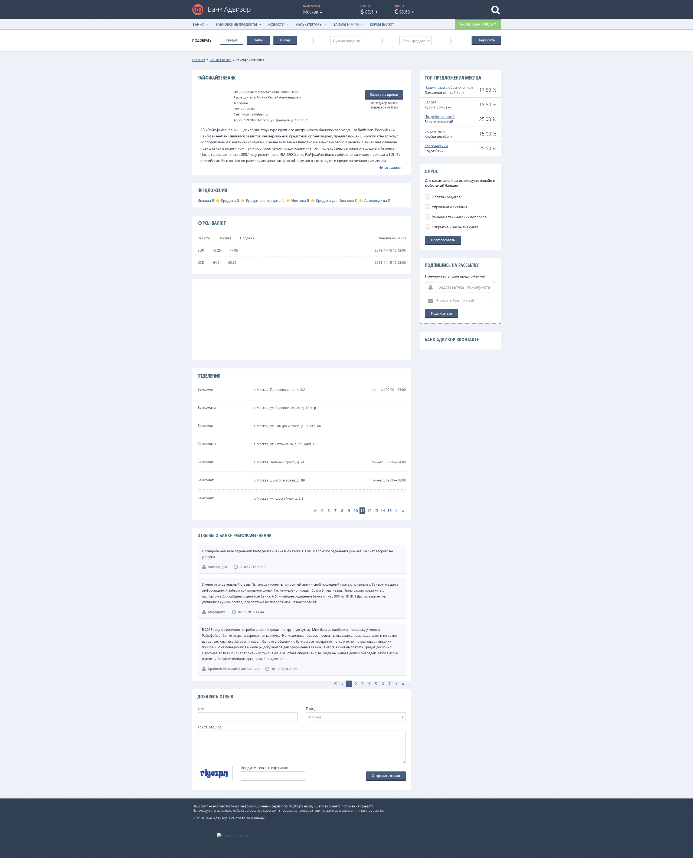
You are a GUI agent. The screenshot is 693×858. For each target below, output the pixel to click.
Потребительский (439, 116)
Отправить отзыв (386, 775)
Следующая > (396, 510)
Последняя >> (403, 510)
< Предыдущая (322, 510)
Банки (198, 24)
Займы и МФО (346, 24)
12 (369, 510)
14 (383, 510)
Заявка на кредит (478, 24)
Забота (430, 102)
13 (376, 510)
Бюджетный (434, 131)
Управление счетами (449, 206)
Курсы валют (382, 24)
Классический (436, 145)
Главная (198, 60)
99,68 (404, 12)
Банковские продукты (236, 24)
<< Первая (315, 510)
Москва (310, 12)
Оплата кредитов (446, 196)
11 (362, 510)
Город (311, 709)
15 (389, 510)
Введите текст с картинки (265, 768)
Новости (276, 24)
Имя (201, 709)
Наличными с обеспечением (448, 87)
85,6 (369, 12)
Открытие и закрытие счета (455, 227)
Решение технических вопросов (459, 217)
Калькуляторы (309, 24)
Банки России (220, 60)
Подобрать (486, 40)
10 (356, 510)
